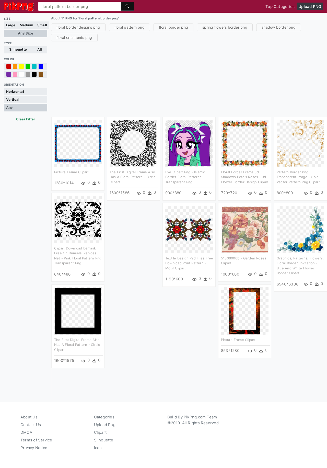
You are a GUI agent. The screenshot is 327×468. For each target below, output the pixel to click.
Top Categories (280, 6)
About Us (29, 417)
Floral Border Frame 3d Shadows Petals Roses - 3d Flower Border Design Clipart (244, 177)
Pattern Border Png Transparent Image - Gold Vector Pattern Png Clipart (298, 177)
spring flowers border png (224, 27)
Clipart (100, 432)
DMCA (26, 432)
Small (42, 25)
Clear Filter (25, 119)
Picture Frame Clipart (71, 172)
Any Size (25, 33)
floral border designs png (78, 27)
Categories (104, 417)
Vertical (13, 99)
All (39, 49)
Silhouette (18, 49)
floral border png (173, 27)
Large (11, 25)
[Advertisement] (189, 78)
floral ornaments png (74, 37)
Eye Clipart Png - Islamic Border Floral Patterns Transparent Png (185, 177)
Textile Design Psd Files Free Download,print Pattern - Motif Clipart (189, 263)
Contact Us (30, 424)
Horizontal (15, 91)
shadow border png (279, 27)
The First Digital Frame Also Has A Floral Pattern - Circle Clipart (133, 177)
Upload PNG (309, 6)
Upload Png (104, 424)
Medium (26, 25)
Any (9, 107)
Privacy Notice (33, 447)
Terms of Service (36, 440)
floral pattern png (129, 27)
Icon (98, 447)
